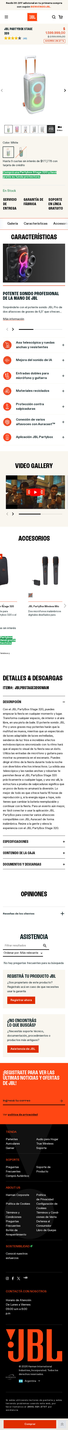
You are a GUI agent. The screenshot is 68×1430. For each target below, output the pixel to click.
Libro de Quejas (46, 1230)
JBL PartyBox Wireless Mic (43, 606)
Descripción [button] (12, 702)
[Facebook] (13, 1279)
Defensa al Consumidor (43, 1223)
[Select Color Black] (21, 152)
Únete (62, 1101)
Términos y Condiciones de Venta (47, 1215)
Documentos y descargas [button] (22, 864)
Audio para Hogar (47, 1139)
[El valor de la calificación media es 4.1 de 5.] (13, 38)
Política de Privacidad (44, 1197)
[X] (18, 1278)
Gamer (10, 1148)
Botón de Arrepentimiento (16, 1232)
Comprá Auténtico (17, 1176)
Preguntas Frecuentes (13, 1169)
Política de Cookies (18, 1203)
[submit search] (45, 945)
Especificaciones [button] (15, 842)
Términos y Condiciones (13, 1215)
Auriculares (13, 1143)
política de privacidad (23, 1114)
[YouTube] (25, 1279)
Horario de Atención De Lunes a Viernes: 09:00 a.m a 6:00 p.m (18, 1307)
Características (36, 223)
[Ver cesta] (60, 17)
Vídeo (59, 130)
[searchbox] (22, 945)
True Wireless (44, 1143)
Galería (12, 223)
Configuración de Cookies (46, 1206)
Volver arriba (62, 1424)
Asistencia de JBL (23, 1049)
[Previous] (3, 606)
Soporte (41, 1148)
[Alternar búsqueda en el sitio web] (54, 17)
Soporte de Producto (43, 1169)
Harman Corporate (17, 1195)
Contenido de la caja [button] (19, 853)
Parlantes (12, 1139)
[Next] (65, 606)
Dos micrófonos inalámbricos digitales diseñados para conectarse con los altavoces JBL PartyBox (45, 613)
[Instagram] (7, 1279)
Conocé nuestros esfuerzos (17, 1256)
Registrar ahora (21, 1000)
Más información (13, 319)
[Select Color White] (8, 152)
